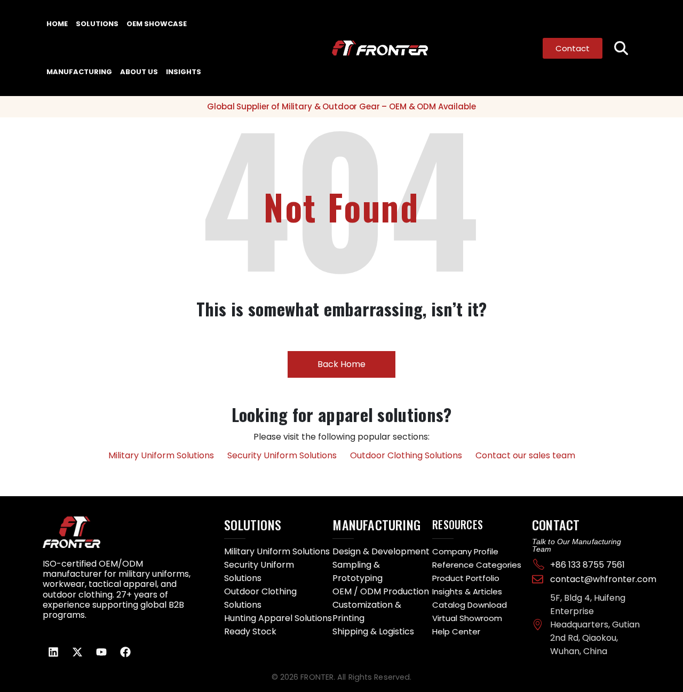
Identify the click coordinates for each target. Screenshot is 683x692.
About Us (139, 72)
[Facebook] (125, 652)
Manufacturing (79, 72)
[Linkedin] (53, 652)
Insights (183, 72)
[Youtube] (101, 652)
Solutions (97, 24)
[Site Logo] (359, 48)
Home (57, 24)
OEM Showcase (156, 24)
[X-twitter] (77, 652)
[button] (621, 48)
